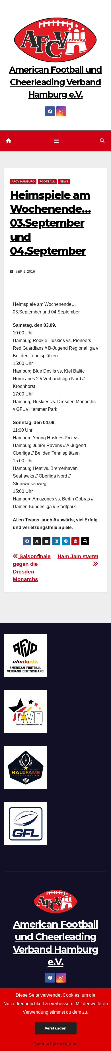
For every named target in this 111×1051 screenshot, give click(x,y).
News (64, 181)
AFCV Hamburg (23, 181)
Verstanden (56, 1028)
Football (47, 181)
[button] (102, 140)
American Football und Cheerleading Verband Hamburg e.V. (55, 82)
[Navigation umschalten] (56, 141)
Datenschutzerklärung (55, 1043)
